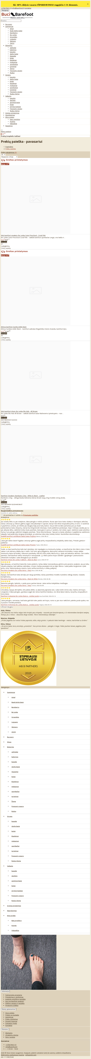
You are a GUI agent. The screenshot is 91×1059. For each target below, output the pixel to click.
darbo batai (14, 54)
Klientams (5, 1029)
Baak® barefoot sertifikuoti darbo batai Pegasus (18, 536)
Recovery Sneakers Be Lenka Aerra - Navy (16, 570)
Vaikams (10, 866)
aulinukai (13, 48)
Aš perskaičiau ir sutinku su (21, 515)
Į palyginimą (5, 246)
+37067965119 (6, 8)
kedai (12, 58)
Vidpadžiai (13, 124)
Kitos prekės (11, 916)
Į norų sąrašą (6, 248)
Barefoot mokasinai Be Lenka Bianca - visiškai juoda (20, 596)
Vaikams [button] (8, 96)
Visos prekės (9, 1013)
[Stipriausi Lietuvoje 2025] (28, 685)
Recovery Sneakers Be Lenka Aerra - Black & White (19, 579)
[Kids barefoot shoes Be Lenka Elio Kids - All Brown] (35, 409)
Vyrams (9, 816)
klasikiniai (13, 60)
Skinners (13, 41)
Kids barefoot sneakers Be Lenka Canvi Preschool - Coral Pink (23, 235)
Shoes (9, 742)
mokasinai (13, 62)
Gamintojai (11, 692)
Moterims (10, 747)
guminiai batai (15, 102)
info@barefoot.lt (18, 8)
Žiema (12, 69)
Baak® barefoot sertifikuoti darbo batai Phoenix (18, 545)
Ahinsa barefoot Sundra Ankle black (13, 327)
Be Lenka (13, 35)
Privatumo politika (11, 1005)
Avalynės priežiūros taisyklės (15, 999)
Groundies (13, 37)
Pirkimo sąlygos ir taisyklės (15, 1003)
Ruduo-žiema (14, 94)
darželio (13, 100)
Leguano (13, 39)
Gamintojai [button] (9, 26)
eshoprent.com (30, 1055)
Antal (12, 29)
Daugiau (4, 242)
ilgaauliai (13, 56)
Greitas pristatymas (12, 113)
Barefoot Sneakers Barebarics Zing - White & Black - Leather (23, 496)
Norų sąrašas (10, 1037)
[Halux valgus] (28, 989)
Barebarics (14, 33)
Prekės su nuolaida (12, 1015)
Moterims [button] (8, 45)
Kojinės (12, 121)
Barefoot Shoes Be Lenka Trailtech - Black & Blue (19, 560)
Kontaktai (27, 8)
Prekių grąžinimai (11, 1019)
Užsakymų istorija (11, 1035)
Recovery (8, 24)
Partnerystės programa (13, 995)
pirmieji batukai (15, 107)
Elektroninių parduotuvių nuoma (12, 1055)
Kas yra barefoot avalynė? (14, 1001)
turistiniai (13, 66)
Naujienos (9, 126)
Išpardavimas (10, 115)
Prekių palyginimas (9, 152)
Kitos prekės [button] (9, 117)
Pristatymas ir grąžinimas (14, 997)
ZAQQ (12, 43)
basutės (13, 52)
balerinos (13, 50)
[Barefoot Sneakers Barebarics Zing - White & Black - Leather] (35, 493)
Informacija (5, 991)
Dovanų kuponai (11, 1021)
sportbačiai (14, 64)
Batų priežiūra (15, 119)
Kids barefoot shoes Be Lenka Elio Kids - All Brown (19, 411)
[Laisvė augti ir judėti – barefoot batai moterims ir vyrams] (17, 18)
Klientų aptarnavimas (8, 1009)
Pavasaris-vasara (16, 71)
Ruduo (12, 73)
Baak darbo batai (16, 31)
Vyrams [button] (8, 75)
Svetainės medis (11, 1023)
